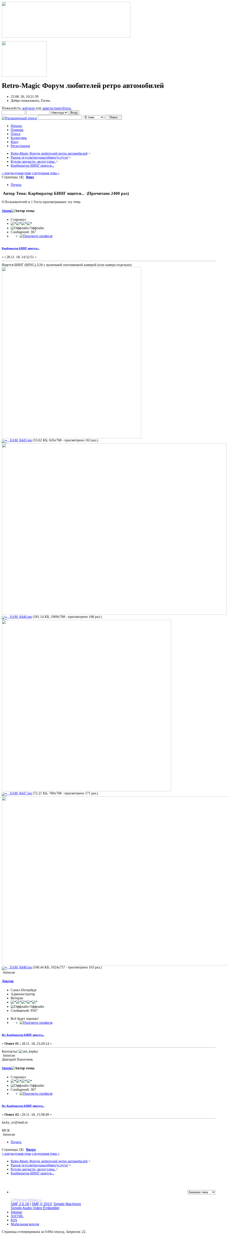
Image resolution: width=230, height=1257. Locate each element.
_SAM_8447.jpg (19, 793)
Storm (6, 211)
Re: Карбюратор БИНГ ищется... (23, 1035)
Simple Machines (67, 1204)
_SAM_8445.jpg (19, 440)
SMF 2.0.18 (20, 1204)
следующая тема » (46, 173)
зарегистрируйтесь (56, 108)
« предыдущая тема (16, 173)
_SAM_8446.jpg (19, 617)
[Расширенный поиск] (19, 117)
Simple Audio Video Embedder (35, 1208)
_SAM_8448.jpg (19, 967)
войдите (28, 108)
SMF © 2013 (42, 1204)
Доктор (8, 981)
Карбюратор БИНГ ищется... (20, 248)
